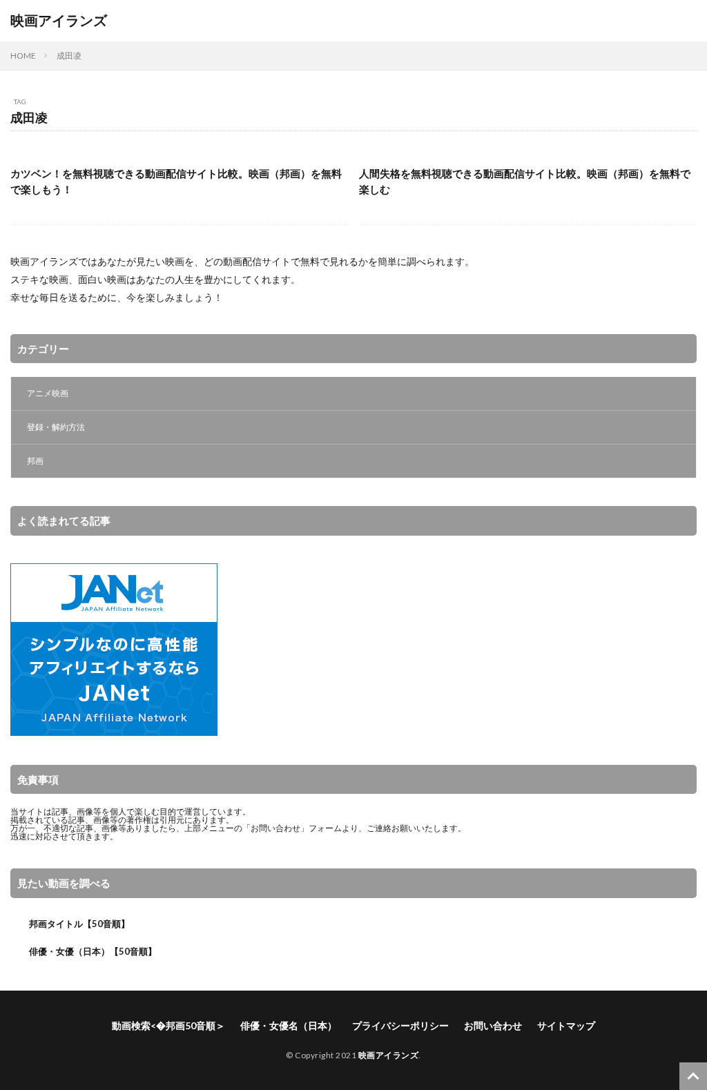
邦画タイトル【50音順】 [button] (79, 923)
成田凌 (69, 55)
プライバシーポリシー (400, 1025)
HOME (23, 55)
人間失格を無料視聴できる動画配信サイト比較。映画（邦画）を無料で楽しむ (524, 181)
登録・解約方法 (56, 427)
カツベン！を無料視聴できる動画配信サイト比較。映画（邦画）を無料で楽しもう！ (176, 181)
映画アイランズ (58, 21)
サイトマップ (566, 1025)
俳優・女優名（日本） (288, 1025)
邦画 (35, 461)
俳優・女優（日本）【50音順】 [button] (93, 951)
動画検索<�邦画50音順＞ (168, 1025)
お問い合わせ (275, 828)
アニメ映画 (47, 393)
